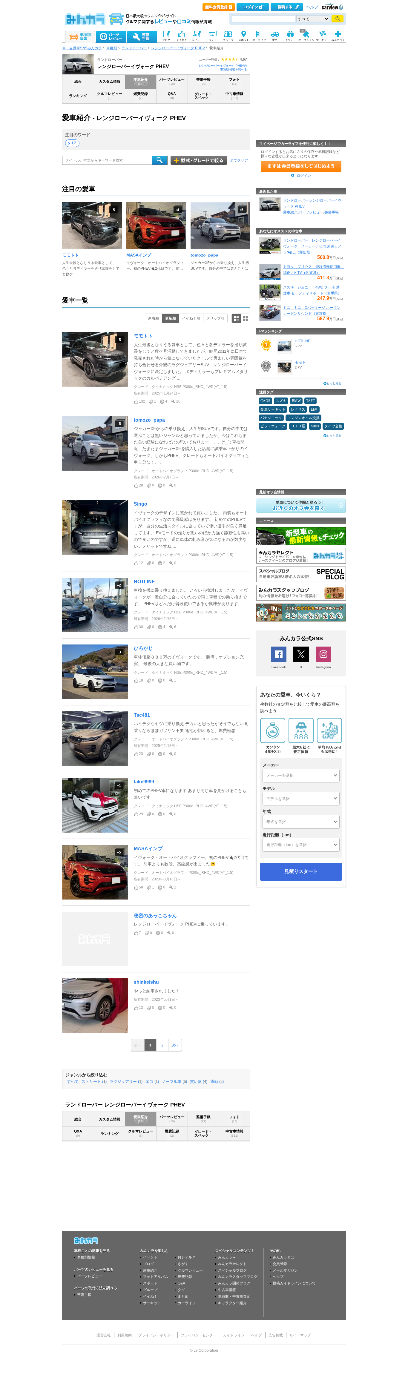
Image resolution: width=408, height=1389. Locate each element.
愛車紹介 (141, 81)
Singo (140, 504)
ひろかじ (143, 648)
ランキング (78, 96)
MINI (315, 426)
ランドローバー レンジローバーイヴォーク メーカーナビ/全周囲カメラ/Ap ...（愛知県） (312, 246)
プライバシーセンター (199, 1335)
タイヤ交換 (333, 426)
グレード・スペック (203, 96)
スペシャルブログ (232, 1270)
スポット (150, 1283)
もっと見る (333, 383)
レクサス (298, 409)
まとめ (183, 1296)
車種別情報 (86, 1257)
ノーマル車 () (174, 1082)
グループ (150, 1290)
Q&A (172, 96)
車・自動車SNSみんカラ (82, 48)
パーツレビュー (172, 81)
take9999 (144, 781)
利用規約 (124, 1335)
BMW (296, 401)
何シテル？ (187, 1257)
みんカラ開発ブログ (234, 1283)
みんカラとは (283, 1257)
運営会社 (103, 1335)
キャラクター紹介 (232, 1303)
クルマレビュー (109, 96)
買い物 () (198, 1082)
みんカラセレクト (232, 1264)
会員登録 (280, 1264)
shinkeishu (146, 982)
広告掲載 (276, 1335)
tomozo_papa (204, 255)
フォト (234, 81)
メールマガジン (285, 1270)
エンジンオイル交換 (303, 418)
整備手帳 (203, 81)
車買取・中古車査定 (234, 1296)
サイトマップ (300, 1335)
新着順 (153, 318)
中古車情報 (234, 96)
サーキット (152, 1303)
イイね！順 (191, 318)
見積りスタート (301, 871)
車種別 (111, 48)
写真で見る (245, 318)
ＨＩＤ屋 (298, 426)
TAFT (310, 401)
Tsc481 (142, 715)
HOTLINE (144, 581)
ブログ (148, 1264)
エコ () (152, 1082)
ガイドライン (234, 1335)
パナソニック (271, 418)
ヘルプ (312, 7)
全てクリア (239, 160)
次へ (175, 1045)
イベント (150, 1257)
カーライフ (187, 1303)
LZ (74, 143)
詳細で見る (236, 318)
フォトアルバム (155, 1277)
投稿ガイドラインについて (294, 1283)
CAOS (265, 401)
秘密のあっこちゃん (155, 915)
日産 (314, 409)
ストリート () (94, 1082)
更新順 (170, 318)
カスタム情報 (109, 81)
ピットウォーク (273, 426)
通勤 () (217, 1082)
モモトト (70, 255)
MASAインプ (138, 255)
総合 (78, 81)
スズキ (281, 401)
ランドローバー (134, 48)
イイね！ (150, 1296)
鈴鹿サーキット (273, 409)
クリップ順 (215, 318)
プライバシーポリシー (156, 1335)
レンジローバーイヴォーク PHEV (178, 48)
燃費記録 (141, 96)
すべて (73, 1082)
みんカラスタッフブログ (237, 1277)
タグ (181, 1290)
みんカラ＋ (227, 1257)
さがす (183, 1264)
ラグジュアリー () (126, 1082)
